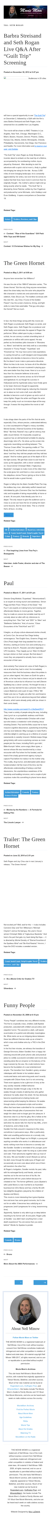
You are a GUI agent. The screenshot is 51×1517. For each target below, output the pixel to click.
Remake (26, 536)
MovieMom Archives (25, 1405)
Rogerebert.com (16, 1385)
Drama (18, 1240)
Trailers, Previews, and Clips (25, 219)
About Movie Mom (25, 1413)
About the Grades (25, 1429)
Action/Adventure (17, 530)
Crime (7, 536)
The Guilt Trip (39, 115)
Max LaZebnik (34, 1511)
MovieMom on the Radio (25, 1436)
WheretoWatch (13, 1389)
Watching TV (25, 1433)
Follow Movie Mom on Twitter (25, 1337)
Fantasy (16, 536)
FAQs (25, 1421)
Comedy (25, 792)
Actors (7, 219)
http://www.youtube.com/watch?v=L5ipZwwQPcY (24, 709)
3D (6, 530)
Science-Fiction (11, 795)
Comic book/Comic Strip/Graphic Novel (27, 533)
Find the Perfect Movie (25, 1409)
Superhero (36, 536)
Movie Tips (25, 1425)
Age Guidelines (25, 1417)
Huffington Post (30, 1385)
